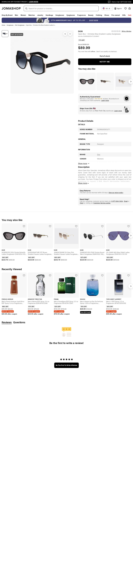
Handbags (49, 15)
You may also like (86, 69)
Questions (19, 322)
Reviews (7, 322)
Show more (82, 183)
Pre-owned (115, 15)
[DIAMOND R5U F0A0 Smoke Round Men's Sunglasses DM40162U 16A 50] (102, 226)
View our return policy (115, 192)
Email (125, 201)
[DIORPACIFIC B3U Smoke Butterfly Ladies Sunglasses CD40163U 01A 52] (24, 226)
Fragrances (81, 15)
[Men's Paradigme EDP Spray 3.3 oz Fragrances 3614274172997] (76, 275)
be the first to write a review (66, 365)
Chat (81, 203)
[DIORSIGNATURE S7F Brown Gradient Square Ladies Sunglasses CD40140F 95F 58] (50, 226)
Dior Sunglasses (19, 25)
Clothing (99, 15)
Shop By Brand (7, 15)
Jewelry (40, 15)
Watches (31, 15)
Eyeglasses (71, 15)
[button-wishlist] (125, 8)
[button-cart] (129, 8)
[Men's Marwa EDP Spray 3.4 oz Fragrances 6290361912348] (50, 275)
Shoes (106, 15)
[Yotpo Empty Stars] (116, 31)
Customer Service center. (102, 203)
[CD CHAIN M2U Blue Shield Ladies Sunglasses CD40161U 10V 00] (129, 226)
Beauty (90, 15)
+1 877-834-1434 (116, 201)
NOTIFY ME (105, 62)
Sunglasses (59, 15)
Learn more (105, 100)
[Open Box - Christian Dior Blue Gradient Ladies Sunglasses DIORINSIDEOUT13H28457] (70, 34)
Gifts (124, 15)
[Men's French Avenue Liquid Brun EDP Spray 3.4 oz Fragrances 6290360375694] (24, 275)
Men (16, 15)
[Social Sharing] (65, 34)
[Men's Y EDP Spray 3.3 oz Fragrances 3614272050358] (129, 275)
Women (23, 15)
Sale (129, 15)
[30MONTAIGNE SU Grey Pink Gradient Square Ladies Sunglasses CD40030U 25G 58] (76, 226)
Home (3, 25)
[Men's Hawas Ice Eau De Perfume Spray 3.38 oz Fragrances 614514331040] (102, 275)
